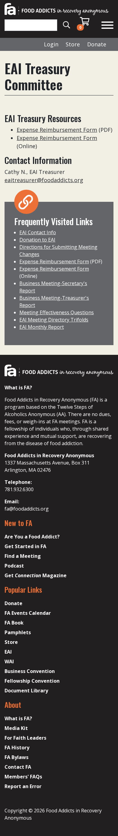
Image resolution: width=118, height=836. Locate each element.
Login (51, 44)
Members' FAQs (23, 776)
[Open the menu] (107, 26)
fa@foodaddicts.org (27, 508)
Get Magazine (36, 575)
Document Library (26, 690)
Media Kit (16, 728)
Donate (96, 44)
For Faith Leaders (25, 737)
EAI (8, 651)
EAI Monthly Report (41, 327)
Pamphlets (18, 632)
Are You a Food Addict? (32, 536)
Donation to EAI (37, 239)
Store (73, 44)
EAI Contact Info (37, 232)
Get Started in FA (25, 546)
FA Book (14, 622)
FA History (17, 747)
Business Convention (30, 671)
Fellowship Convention (32, 681)
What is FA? (18, 718)
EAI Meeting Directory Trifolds (53, 319)
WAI (9, 661)
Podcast (14, 565)
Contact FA (18, 767)
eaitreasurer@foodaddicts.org (44, 180)
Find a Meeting (23, 556)
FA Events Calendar (28, 613)
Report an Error (23, 786)
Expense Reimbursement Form (57, 129)
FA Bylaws (16, 757)
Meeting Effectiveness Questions (56, 312)
